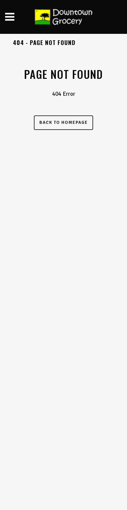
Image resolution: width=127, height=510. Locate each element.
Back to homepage (63, 122)
